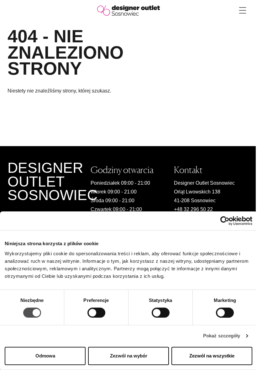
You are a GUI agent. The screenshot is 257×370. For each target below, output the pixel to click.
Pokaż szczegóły (221, 336)
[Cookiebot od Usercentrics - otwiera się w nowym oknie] (224, 220)
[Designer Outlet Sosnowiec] (128, 10)
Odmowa (45, 355)
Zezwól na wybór (128, 355)
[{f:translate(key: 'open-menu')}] (242, 10)
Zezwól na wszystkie (211, 355)
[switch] (96, 313)
